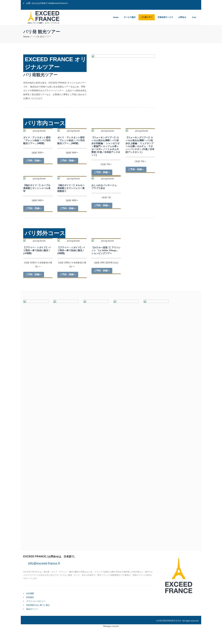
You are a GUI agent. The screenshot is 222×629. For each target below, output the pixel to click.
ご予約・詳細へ (34, 160)
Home (26, 36)
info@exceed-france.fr (44, 563)
